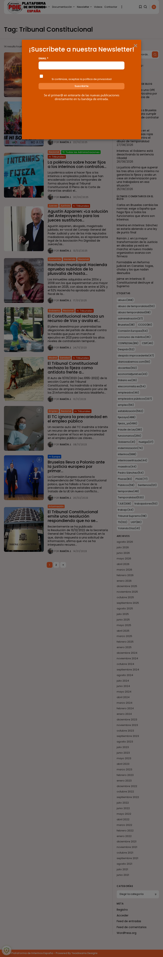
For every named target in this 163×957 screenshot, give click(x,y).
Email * (43, 58)
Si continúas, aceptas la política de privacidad (82, 79)
